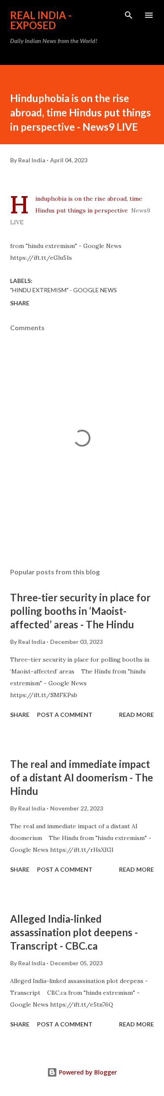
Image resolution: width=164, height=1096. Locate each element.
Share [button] (19, 303)
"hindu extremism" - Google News (63, 290)
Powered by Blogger (87, 1072)
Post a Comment (65, 714)
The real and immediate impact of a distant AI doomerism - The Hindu (81, 777)
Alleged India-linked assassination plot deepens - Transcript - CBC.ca (74, 932)
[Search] (129, 15)
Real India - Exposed (40, 20)
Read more (136, 714)
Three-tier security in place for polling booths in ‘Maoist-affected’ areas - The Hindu (80, 610)
